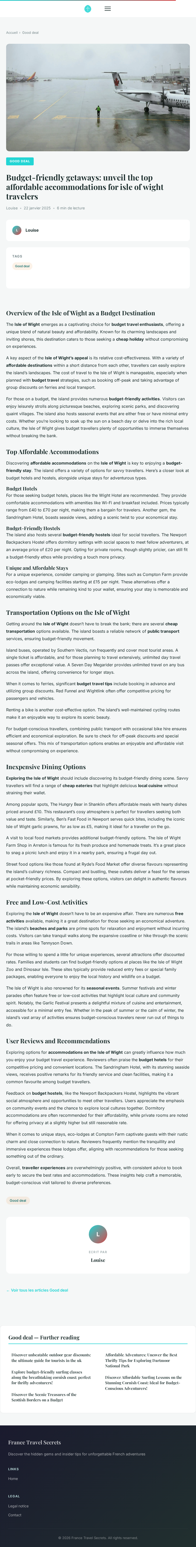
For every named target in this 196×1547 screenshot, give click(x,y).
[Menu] (108, 9)
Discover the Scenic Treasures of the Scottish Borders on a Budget (44, 1397)
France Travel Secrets (34, 1442)
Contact (14, 1515)
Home (13, 1478)
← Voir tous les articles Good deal (37, 1290)
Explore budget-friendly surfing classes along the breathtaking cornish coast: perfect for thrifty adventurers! (51, 1377)
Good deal (30, 32)
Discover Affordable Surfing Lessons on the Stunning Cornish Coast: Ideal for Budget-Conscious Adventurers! (143, 1383)
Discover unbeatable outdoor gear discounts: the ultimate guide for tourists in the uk (51, 1357)
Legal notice (18, 1506)
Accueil (12, 32)
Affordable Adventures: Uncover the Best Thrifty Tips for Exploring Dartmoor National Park (141, 1360)
